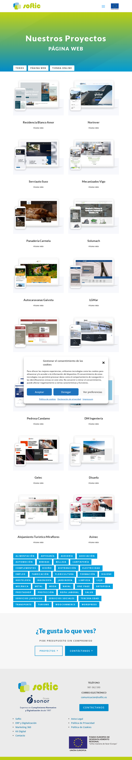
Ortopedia (103, 586)
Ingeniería (44, 580)
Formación (87, 574)
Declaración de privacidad (69, 399)
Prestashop (24, 592)
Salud (89, 592)
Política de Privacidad (82, 722)
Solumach (93, 241)
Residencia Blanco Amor (38, 122)
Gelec (38, 477)
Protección (46, 592)
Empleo (21, 574)
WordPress (89, 604)
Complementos (26, 568)
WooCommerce (65, 604)
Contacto (20, 735)
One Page (83, 586)
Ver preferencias (92, 391)
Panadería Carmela (38, 241)
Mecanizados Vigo (93, 181)
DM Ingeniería (94, 418)
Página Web (38, 68)
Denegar (66, 391)
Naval (67, 586)
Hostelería (23, 580)
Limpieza (84, 580)
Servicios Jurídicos (29, 598)
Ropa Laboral (69, 592)
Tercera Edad (90, 598)
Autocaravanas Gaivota (38, 300)
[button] (103, 362)
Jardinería (65, 580)
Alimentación (25, 556)
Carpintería (81, 562)
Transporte (24, 604)
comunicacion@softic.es (94, 697)
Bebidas (44, 562)
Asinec (93, 537)
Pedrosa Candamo (38, 418)
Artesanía (48, 556)
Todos (20, 68)
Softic (18, 718)
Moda (53, 586)
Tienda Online (62, 68)
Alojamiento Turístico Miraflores (38, 537)
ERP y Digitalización (26, 722)
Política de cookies (47, 399)
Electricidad (91, 568)
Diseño (47, 568)
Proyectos (48, 650)
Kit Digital (20, 731)
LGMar (93, 300)
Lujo (100, 580)
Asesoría (67, 556)
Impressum (88, 399)
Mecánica (22, 586)
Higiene (106, 574)
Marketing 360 (23, 727)
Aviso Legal (77, 718)
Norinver (93, 122)
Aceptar (39, 391)
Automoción (24, 562)
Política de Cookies (81, 727)
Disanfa (94, 477)
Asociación (87, 556)
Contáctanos (80, 650)
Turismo (43, 604)
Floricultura (64, 574)
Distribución (67, 568)
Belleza (61, 562)
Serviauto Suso (38, 181)
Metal (39, 586)
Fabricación (40, 574)
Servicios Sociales (62, 598)
